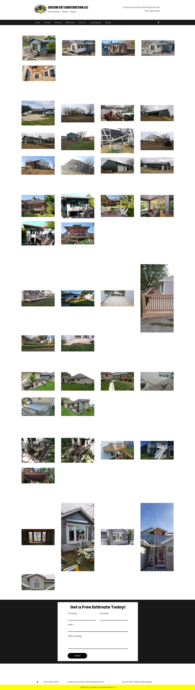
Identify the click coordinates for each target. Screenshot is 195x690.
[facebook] (158, 22)
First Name (72, 613)
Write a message (75, 636)
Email (70, 625)
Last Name (104, 613)
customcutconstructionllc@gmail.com (141, 7)
